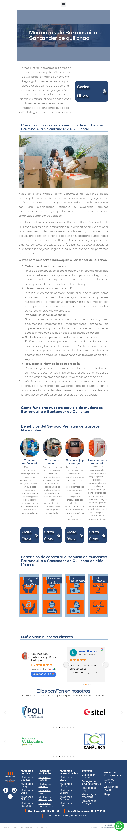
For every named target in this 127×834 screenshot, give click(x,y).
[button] (63, 4)
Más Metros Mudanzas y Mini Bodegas (43, 657)
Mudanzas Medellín (45, 785)
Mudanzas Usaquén (27, 785)
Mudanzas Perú (66, 804)
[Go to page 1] (83, 684)
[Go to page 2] (86, 684)
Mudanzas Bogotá (45, 778)
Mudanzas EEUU (66, 778)
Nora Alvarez (88, 651)
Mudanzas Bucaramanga (47, 804)
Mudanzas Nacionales (45, 772)
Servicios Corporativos (112, 774)
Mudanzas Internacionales (69, 772)
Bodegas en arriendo (88, 776)
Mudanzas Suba (27, 791)
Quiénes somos (109, 781)
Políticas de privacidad (100, 827)
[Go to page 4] (90, 684)
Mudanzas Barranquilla (45, 798)
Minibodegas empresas (89, 795)
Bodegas (87, 770)
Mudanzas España (66, 791)
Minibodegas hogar (89, 789)
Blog (107, 794)
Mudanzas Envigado (27, 804)
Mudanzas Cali (45, 791)
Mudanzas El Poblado (27, 798)
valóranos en (42, 673)
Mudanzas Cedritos (27, 778)
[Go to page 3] (88, 684)
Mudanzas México (66, 785)
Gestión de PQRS (111, 788)
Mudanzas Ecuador (66, 798)
